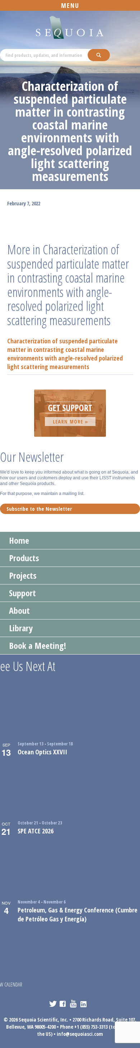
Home (19, 540)
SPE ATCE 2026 (35, 831)
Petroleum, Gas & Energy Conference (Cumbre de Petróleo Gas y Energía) (77, 914)
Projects (23, 575)
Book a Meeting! (37, 645)
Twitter (53, 1004)
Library (21, 628)
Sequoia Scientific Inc (70, 28)
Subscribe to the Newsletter (39, 508)
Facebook (63, 1004)
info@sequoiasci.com (80, 1033)
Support (22, 593)
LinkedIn (84, 1004)
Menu (70, 5)
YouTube (74, 1004)
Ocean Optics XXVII (42, 752)
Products (24, 558)
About (19, 610)
